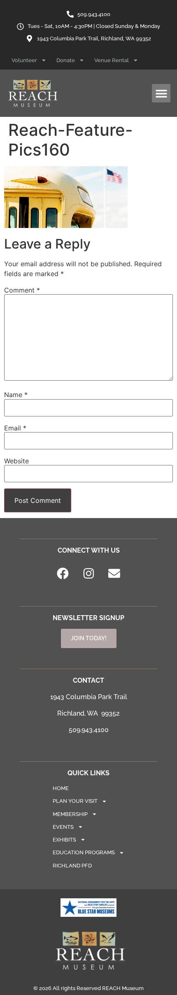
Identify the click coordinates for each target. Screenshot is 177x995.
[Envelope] (114, 574)
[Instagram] (88, 574)
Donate (65, 60)
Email (15, 428)
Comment (22, 290)
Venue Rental (111, 60)
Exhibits (64, 840)
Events (63, 827)
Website (16, 461)
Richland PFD (72, 865)
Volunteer (24, 60)
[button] (161, 93)
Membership (70, 814)
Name (16, 394)
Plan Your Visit (75, 801)
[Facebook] (63, 574)
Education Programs (84, 852)
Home (61, 788)
